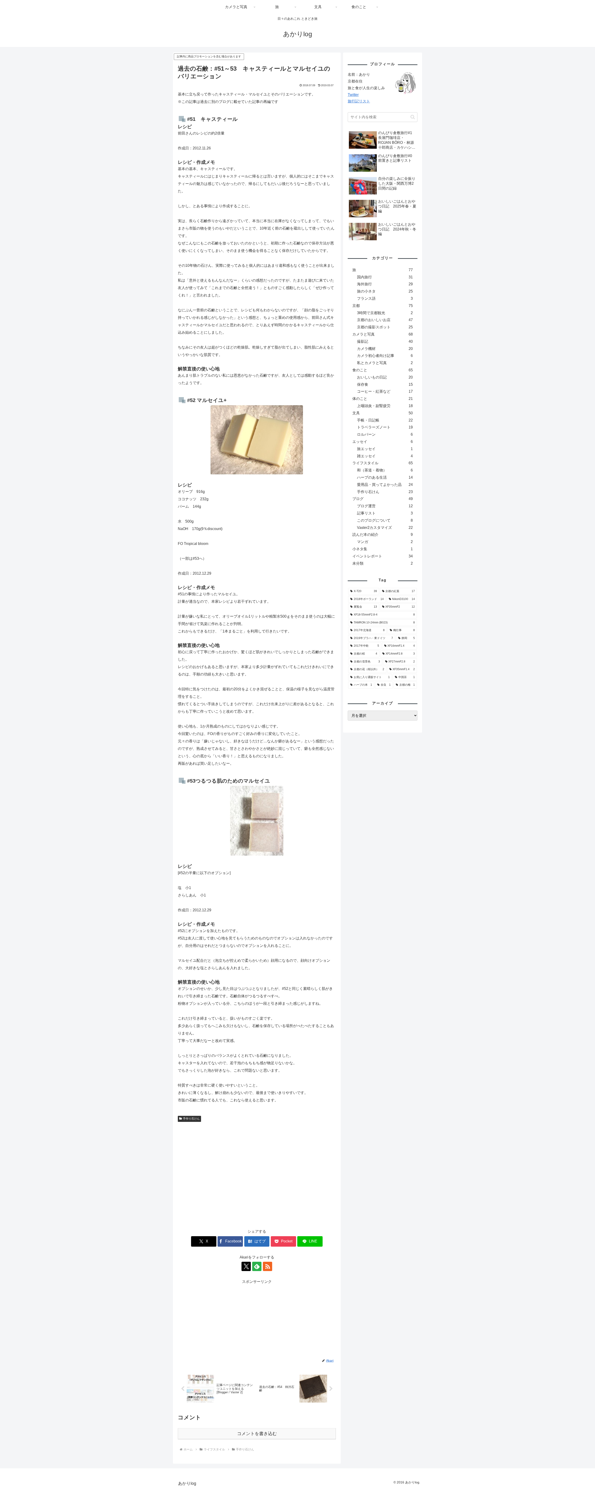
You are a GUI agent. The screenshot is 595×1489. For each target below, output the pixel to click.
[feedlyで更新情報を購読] (256, 1266)
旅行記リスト (359, 101)
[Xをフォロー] (246, 1266)
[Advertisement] (257, 1173)
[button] (413, 117)
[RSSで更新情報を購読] (267, 1266)
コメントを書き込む (257, 1433)
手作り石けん (191, 1118)
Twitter (353, 95)
